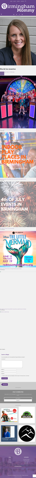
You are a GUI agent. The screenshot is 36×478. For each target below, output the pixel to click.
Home (11, 1)
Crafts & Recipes (26, 460)
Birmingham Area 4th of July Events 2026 (7, 228)
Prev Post (5, 384)
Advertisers (10, 462)
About (14, 1)
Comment (3, 359)
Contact (22, 1)
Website (2, 373)
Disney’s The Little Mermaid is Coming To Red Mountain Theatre (11, 268)
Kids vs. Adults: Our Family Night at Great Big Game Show (9, 129)
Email (2, 371)
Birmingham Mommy (15, 475)
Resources (26, 463)
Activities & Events (26, 459)
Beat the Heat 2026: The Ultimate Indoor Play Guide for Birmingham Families (13, 179)
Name (2, 369)
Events (18, 1)
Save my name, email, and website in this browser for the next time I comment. (16, 375)
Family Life (26, 462)
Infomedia (20, 476)
